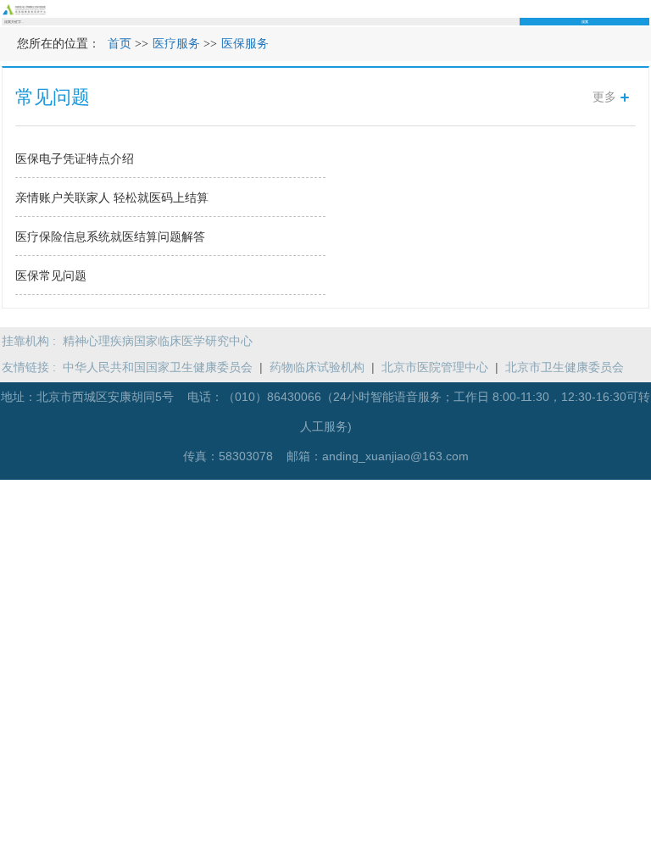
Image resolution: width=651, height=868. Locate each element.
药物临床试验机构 (317, 367)
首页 (119, 43)
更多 (604, 96)
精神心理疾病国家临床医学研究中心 (158, 341)
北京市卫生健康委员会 (564, 367)
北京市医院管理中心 (434, 367)
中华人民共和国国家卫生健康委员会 (158, 367)
